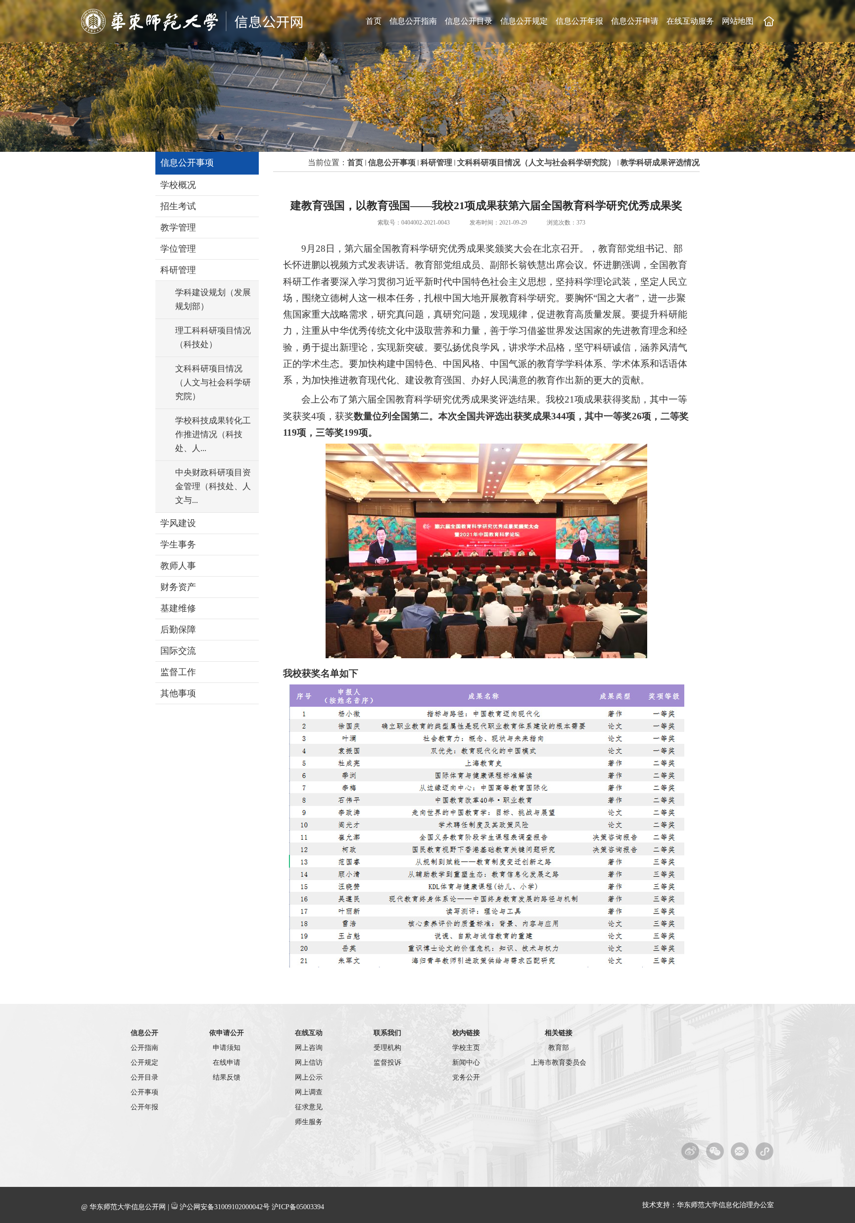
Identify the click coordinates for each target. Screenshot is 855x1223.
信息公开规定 (524, 21)
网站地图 (738, 21)
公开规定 (144, 1062)
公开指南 (144, 1047)
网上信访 (309, 1062)
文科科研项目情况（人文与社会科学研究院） (536, 162)
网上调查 (309, 1092)
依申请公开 (226, 1033)
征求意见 (309, 1107)
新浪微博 (690, 1151)
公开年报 (144, 1107)
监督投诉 (387, 1062)
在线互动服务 (690, 21)
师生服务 (309, 1122)
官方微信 (715, 1151)
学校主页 (768, 21)
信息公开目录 (468, 21)
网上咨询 (309, 1047)
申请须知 (226, 1047)
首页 (373, 21)
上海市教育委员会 (558, 1062)
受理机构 (387, 1047)
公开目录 (144, 1077)
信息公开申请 (635, 21)
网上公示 (309, 1077)
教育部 (558, 1047)
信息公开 (144, 1033)
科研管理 (436, 162)
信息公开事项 (392, 162)
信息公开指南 (413, 21)
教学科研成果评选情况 (660, 162)
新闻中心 (466, 1062)
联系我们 (387, 1033)
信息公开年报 (579, 21)
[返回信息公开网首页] (192, 31)
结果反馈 (226, 1077)
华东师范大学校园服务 (765, 1151)
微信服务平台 (740, 1151)
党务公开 (466, 1077)
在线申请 (226, 1062)
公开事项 (144, 1092)
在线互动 (309, 1033)
